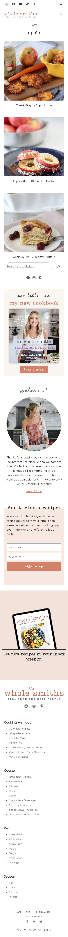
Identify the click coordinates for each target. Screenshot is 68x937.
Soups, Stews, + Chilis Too (23, 809)
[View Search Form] (61, 4)
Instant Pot (15, 742)
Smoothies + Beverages (22, 800)
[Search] (58, 266)
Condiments (16, 781)
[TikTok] (27, 4)
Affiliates (23, 912)
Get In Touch (34, 916)
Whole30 (14, 862)
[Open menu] (61, 13)
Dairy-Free (15, 834)
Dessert (13, 786)
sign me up (34, 566)
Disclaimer (43, 912)
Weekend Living (18, 756)
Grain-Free (15, 843)
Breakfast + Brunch (20, 776)
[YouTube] (21, 4)
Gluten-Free (16, 839)
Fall (11, 882)
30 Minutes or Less (19, 728)
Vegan (13, 853)
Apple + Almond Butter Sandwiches (34, 181)
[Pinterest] (14, 4)
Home (34, 24)
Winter (13, 896)
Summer (13, 892)
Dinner (13, 790)
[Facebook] (34, 4)
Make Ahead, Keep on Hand (25, 747)
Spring (13, 887)
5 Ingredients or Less (21, 733)
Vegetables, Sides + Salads (24, 814)
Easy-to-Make (17, 737)
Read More (34, 491)
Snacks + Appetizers (20, 804)
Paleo (12, 848)
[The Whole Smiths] (20, 14)
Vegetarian (15, 857)
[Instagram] (7, 4)
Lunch (12, 795)
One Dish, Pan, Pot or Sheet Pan (27, 752)
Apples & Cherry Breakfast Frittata (34, 256)
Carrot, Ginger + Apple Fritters (34, 105)
